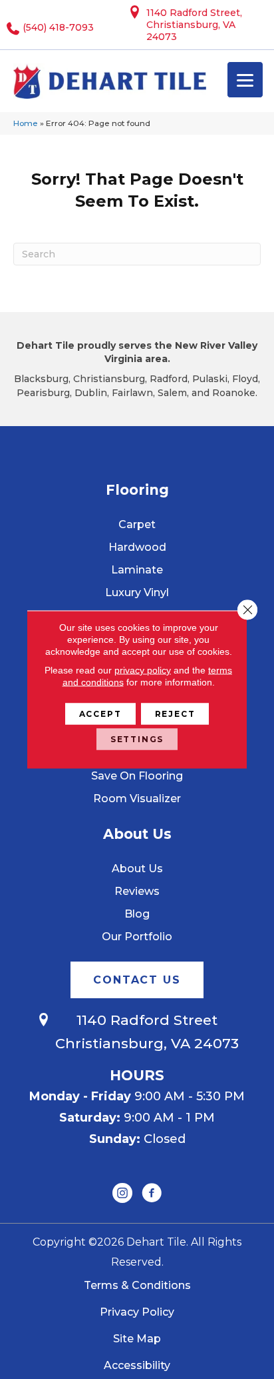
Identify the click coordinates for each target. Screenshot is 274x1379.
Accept (100, 714)
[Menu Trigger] (245, 79)
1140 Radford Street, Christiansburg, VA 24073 (194, 25)
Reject (175, 714)
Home (25, 123)
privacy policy (142, 670)
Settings (137, 739)
